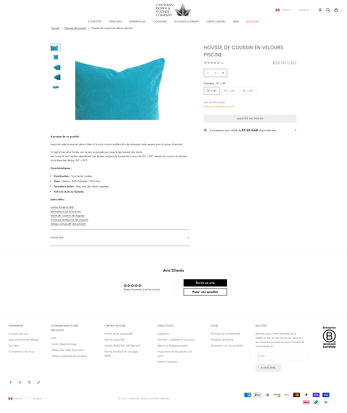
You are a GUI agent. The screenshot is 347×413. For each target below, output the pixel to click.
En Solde (252, 21)
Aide (236, 21)
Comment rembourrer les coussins (69, 219)
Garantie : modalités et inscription (176, 339)
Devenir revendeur (168, 361)
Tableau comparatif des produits (68, 224)
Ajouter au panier (250, 118)
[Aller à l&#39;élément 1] (56, 47)
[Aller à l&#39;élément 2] (56, 57)
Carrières (14, 345)
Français (304, 9)
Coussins (160, 21)
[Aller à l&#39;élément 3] (56, 66)
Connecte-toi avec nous (21, 351)
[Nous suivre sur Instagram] (29, 382)
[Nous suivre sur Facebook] (10, 382)
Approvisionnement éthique (24, 339)
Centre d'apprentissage (64, 344)
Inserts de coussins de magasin (68, 215)
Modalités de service (222, 339)
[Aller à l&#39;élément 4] (56, 76)
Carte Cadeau (216, 21)
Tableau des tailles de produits (67, 350)
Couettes (95, 21)
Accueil (55, 28)
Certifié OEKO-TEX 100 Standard (122, 345)
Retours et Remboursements (173, 345)
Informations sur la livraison (66, 211)
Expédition (163, 333)
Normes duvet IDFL (114, 339)
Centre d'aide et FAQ (62, 207)
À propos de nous (18, 333)
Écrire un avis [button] (205, 283)
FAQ (53, 338)
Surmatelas (137, 21)
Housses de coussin (75, 28)
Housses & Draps (186, 21)
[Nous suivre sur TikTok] (38, 382)
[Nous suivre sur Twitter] (20, 382)
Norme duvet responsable (118, 333)
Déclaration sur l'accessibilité (227, 345)
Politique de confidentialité (225, 333)
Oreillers (115, 21)
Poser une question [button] (205, 292)
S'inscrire (268, 367)
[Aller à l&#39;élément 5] (56, 86)
